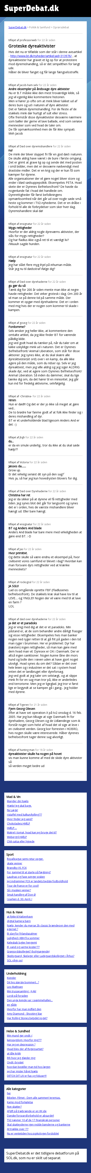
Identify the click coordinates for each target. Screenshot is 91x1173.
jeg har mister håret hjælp (22, 1071)
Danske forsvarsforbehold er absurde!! (30, 1115)
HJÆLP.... (12, 828)
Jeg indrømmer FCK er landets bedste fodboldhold (37, 881)
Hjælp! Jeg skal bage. (19, 805)
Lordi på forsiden (17, 996)
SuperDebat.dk (17, 27)
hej (9, 1093)
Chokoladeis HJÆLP (18, 823)
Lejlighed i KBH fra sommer (23, 938)
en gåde (12, 1005)
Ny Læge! (12, 810)
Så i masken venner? (19, 890)
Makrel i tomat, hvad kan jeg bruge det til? (32, 832)
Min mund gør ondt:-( (19, 1035)
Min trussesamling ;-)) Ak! (21, 991)
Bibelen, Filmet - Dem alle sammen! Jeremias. (34, 1098)
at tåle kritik (14, 1053)
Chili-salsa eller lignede (20, 841)
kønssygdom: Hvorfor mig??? (24, 1040)
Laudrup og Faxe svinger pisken (26, 877)
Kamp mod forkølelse (20, 1102)
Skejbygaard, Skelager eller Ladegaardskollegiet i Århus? (40, 956)
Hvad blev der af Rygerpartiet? (25, 1049)
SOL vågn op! (15, 960)
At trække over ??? (17, 1129)
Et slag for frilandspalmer (22, 933)
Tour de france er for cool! (23, 886)
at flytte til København (20, 916)
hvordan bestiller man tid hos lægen (28, 1067)
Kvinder (11, 978)
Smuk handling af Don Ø (21, 894)
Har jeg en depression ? (21, 1044)
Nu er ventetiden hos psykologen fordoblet (33, 1133)
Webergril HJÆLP (17, 837)
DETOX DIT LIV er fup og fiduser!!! (27, 1076)
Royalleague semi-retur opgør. (25, 859)
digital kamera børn (19, 921)
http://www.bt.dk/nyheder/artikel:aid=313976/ (41, 56)
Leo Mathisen (15, 987)
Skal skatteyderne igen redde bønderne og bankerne (38, 1124)
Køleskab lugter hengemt (22, 942)
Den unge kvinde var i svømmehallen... (30, 1000)
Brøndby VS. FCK (17, 868)
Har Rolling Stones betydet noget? (27, 1018)
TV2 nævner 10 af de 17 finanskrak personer (33, 1120)
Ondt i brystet (15, 1062)
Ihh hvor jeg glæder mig (21, 1058)
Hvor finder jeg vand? (20, 819)
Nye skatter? (14, 1106)
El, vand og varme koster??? (23, 947)
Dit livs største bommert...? (23, 982)
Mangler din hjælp (18, 801)
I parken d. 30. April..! (19, 899)
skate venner (14, 863)
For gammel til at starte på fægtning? (29, 872)
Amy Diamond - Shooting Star (24, 1013)
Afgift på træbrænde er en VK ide (27, 1111)
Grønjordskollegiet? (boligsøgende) (28, 951)
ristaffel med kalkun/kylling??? (24, 814)
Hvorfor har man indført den (24, 1009)
